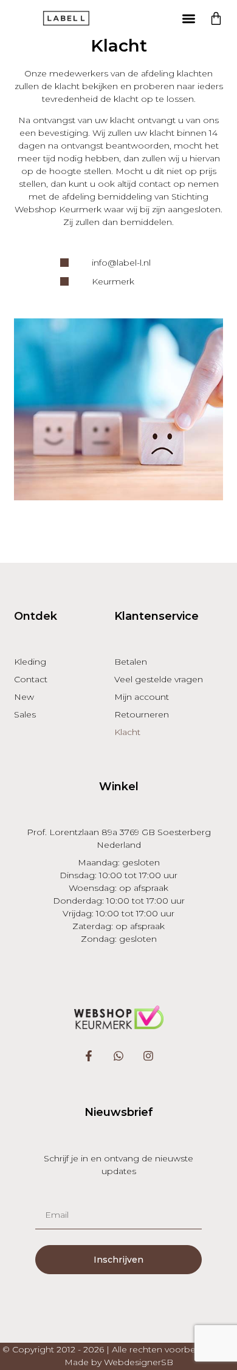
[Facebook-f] (89, 1056)
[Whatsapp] (119, 1056)
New (24, 696)
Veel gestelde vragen (158, 679)
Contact (30, 679)
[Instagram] (148, 1056)
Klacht (127, 732)
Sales (25, 714)
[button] (189, 18)
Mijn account (141, 696)
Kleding (30, 661)
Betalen (130, 661)
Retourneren (141, 714)
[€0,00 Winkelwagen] (216, 18)
